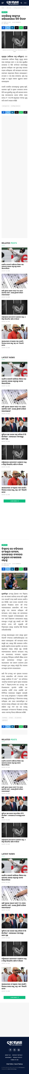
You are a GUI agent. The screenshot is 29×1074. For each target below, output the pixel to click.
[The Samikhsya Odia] (12, 3)
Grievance (8, 1057)
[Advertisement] (14, 177)
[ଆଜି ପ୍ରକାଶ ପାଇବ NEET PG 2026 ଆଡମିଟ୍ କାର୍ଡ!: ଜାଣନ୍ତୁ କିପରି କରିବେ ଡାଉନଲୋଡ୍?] (14, 281)
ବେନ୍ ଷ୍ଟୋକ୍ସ (18, 717)
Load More (13, 501)
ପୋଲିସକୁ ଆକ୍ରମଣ (15, 106)
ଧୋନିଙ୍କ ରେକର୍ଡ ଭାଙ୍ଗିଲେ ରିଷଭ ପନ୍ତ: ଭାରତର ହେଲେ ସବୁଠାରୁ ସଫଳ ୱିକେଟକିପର (13, 266)
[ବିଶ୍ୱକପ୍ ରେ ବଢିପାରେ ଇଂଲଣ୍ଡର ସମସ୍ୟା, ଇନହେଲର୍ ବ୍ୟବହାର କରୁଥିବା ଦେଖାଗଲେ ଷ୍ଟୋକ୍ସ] (14, 581)
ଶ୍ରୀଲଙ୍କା (4, 720)
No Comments (17, 22)
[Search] (21, 3)
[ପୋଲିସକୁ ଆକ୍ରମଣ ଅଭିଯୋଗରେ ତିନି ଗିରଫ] (14, 39)
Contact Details (17, 1055)
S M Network (21, 1067)
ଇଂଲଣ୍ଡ (11, 717)
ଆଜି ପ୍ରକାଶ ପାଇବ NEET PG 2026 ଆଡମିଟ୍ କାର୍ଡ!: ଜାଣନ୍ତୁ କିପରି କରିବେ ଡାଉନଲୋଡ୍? (12, 293)
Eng (25, 3)
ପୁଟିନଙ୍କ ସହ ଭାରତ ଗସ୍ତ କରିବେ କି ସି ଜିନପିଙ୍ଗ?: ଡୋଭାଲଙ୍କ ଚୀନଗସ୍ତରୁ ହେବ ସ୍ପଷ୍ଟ (14, 436)
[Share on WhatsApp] (21, 27)
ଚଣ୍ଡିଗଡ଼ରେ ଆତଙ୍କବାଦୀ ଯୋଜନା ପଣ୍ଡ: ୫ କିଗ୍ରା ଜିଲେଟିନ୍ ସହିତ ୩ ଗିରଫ (14, 318)
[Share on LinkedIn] (12, 27)
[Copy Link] (25, 27)
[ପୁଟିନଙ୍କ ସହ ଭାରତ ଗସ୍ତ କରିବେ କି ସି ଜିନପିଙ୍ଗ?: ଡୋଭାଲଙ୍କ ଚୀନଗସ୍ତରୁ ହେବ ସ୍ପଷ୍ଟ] (14, 424)
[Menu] (3, 3)
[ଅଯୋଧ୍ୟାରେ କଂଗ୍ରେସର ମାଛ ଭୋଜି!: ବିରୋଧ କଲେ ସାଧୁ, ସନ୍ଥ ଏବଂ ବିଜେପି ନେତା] (14, 331)
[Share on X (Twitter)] (8, 27)
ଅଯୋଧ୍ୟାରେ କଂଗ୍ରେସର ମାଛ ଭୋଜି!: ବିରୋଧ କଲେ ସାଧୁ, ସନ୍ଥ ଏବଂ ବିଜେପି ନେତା (13, 343)
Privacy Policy (17, 1057)
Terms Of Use (14, 1059)
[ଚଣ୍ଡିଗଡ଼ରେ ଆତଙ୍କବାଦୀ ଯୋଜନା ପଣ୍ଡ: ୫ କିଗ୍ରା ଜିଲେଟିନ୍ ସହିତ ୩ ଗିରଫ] (14, 307)
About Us (8, 1055)
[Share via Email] (17, 27)
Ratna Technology (12, 1069)
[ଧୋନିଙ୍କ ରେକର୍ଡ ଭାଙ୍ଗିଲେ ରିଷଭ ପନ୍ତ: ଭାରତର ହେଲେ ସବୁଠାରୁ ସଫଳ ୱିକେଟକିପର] (14, 255)
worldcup (4, 717)
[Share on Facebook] (4, 27)
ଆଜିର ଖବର (4, 12)
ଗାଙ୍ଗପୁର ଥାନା (5, 106)
